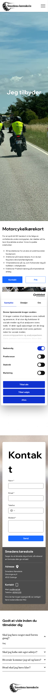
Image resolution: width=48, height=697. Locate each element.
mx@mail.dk (14, 589)
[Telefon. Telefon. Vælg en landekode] (12, 510)
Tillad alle (24, 384)
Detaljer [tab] (24, 302)
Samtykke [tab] (8, 302)
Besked (12, 518)
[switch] (41, 356)
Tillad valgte (24, 392)
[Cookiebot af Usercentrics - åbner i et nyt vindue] (34, 295)
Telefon (11, 505)
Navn (11, 480)
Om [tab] (39, 302)
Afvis (24, 400)
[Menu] (43, 6)
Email (11, 493)
